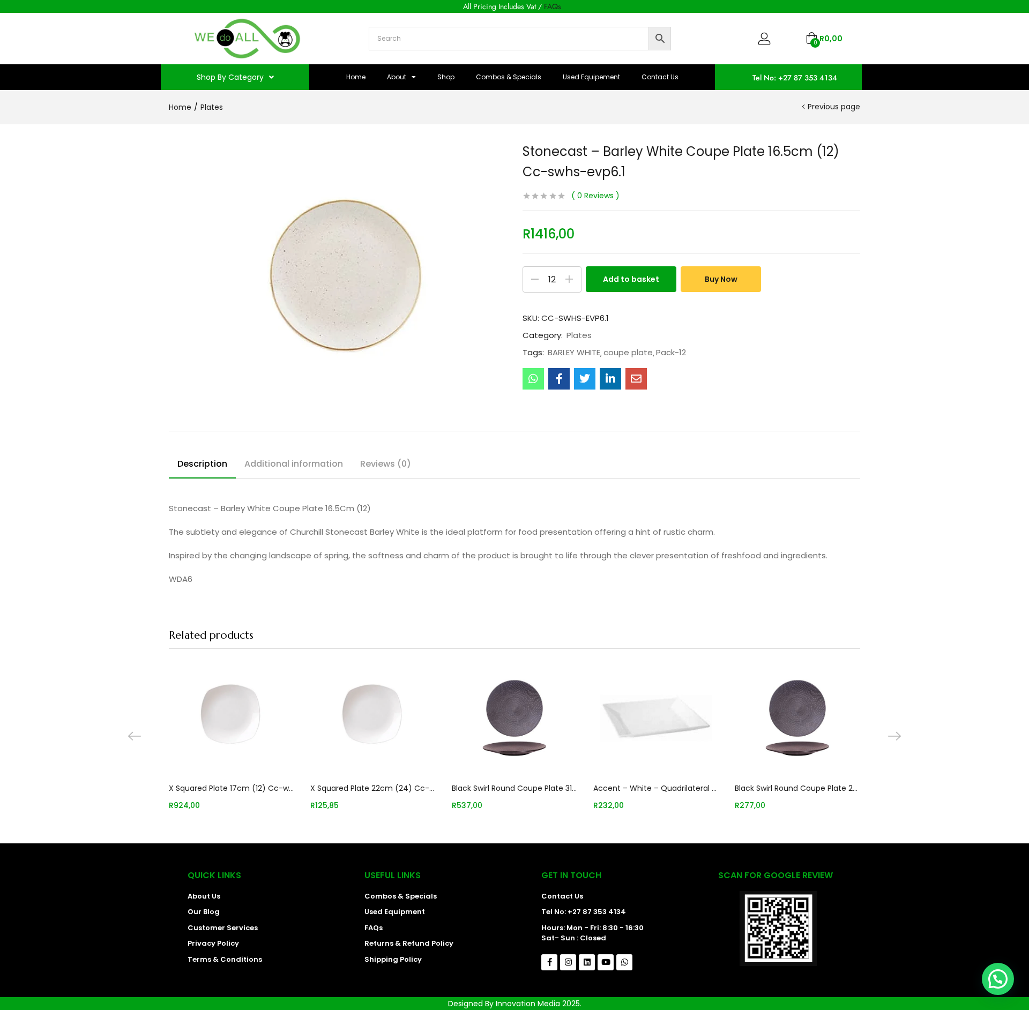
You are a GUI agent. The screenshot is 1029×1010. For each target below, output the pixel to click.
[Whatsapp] (624, 962)
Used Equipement (591, 76)
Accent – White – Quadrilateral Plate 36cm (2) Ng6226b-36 (656, 788)
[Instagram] (568, 962)
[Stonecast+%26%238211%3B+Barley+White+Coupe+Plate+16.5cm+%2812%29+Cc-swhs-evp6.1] (584, 379)
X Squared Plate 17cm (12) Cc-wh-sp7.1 (231, 788)
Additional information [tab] (293, 464)
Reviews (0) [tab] (385, 464)
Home (356, 76)
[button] (824, 38)
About (396, 76)
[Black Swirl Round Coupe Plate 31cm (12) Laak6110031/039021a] (514, 718)
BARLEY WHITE (574, 352)
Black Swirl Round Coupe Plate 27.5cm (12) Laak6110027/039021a (797, 788)
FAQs (552, 6)
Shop (445, 76)
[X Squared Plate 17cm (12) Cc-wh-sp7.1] (231, 718)
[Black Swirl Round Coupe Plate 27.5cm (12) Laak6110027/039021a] (797, 718)
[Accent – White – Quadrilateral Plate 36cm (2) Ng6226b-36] (656, 718)
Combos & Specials (508, 76)
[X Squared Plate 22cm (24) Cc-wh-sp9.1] (373, 718)
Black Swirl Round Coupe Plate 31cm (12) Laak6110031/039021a (514, 788)
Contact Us (660, 76)
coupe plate (628, 352)
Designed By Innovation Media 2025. (514, 1003)
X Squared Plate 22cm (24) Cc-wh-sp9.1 (373, 788)
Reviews (595, 195)
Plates (211, 107)
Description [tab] (202, 464)
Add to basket (631, 279)
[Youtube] (606, 962)
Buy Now (721, 279)
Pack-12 (671, 352)
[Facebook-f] (549, 962)
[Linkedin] (587, 962)
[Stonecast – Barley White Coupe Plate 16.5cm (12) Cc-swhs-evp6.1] (533, 379)
